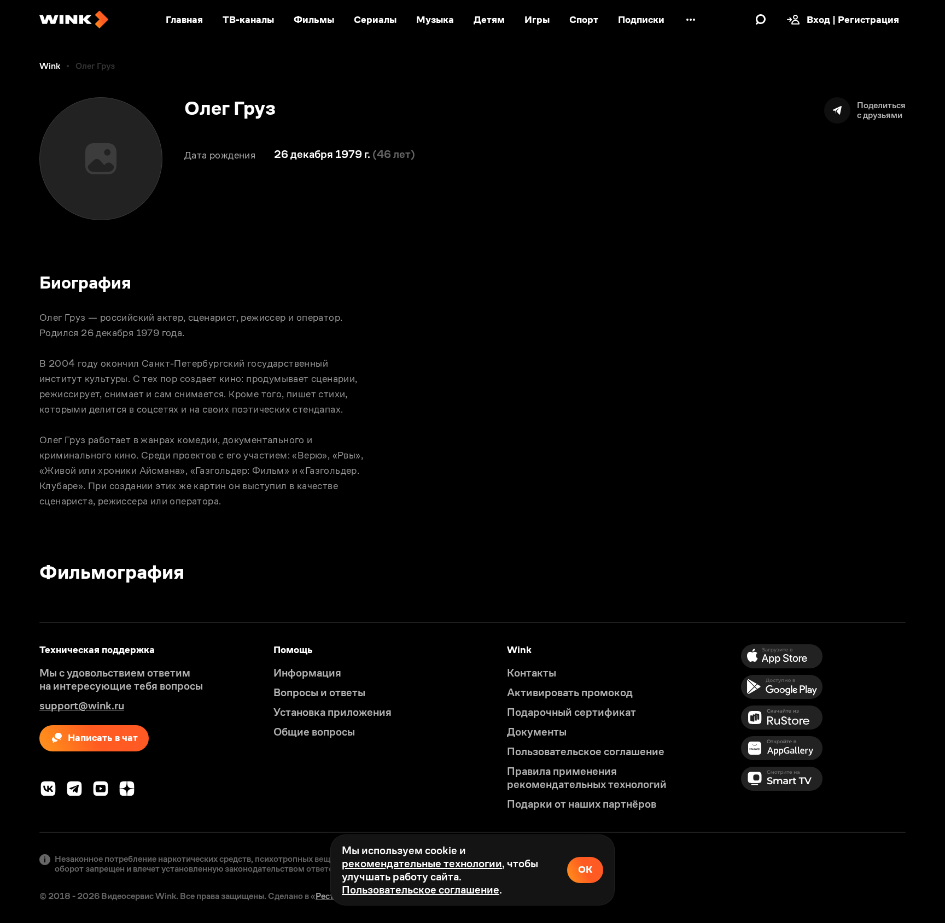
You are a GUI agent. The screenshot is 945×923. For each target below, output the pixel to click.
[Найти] (760, 19)
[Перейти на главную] (73, 19)
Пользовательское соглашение (420, 890)
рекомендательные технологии (422, 863)
